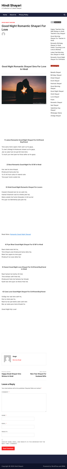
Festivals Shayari (56, 83)
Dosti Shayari (55, 81)
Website (5, 431)
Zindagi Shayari (56, 116)
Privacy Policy (23, 15)
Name (4, 415)
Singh (15, 356)
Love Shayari (55, 97)
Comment (6, 392)
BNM (63, 466)
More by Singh (17, 360)
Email (4, 423)
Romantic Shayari (56, 102)
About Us (13, 15)
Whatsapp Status (56, 113)
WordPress (55, 466)
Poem (52, 99)
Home (5, 15)
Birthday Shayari (56, 75)
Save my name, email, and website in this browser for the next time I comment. (23, 442)
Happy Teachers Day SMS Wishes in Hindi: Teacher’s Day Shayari (58, 31)
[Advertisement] (24, 51)
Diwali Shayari (55, 78)
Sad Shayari (54, 105)
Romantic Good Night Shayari (20, 234)
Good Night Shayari (8, 22)
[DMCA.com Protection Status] (56, 23)
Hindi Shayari (11, 5)
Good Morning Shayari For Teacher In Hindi (58, 38)
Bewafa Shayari (56, 72)
